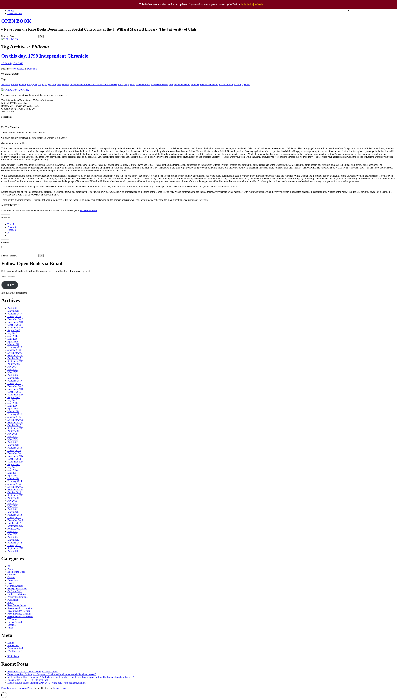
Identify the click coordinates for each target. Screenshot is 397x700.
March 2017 (13, 378)
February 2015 (14, 447)
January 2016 (14, 417)
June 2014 (12, 470)
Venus (247, 84)
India (120, 84)
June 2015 (12, 436)
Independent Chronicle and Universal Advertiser (93, 84)
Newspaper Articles (17, 588)
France (65, 84)
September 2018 (15, 327)
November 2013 (15, 489)
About (10, 10)
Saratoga (238, 84)
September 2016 (15, 394)
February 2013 (14, 514)
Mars (132, 84)
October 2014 (14, 459)
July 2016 (12, 400)
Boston (14, 84)
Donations (32, 68)
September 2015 (15, 428)
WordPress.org (14, 651)
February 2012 (14, 542)
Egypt (48, 84)
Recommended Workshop (20, 616)
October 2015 (14, 425)
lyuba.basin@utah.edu (252, 4)
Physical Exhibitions (17, 597)
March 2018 (13, 344)
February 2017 (14, 380)
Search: (5, 36)
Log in (10, 642)
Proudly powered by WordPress (16, 688)
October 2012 (14, 523)
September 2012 (15, 526)
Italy (126, 84)
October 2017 (14, 358)
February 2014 (14, 481)
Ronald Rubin (226, 84)
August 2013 (13, 498)
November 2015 (15, 422)
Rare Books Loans (16, 605)
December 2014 (15, 453)
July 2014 (12, 467)
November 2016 (15, 389)
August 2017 (13, 364)
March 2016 (13, 411)
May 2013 (12, 506)
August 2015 (13, 431)
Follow (10, 284)
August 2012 (13, 528)
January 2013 (14, 517)
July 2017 (12, 366)
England (56, 84)
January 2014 (14, 484)
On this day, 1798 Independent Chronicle (44, 56)
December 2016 (15, 386)
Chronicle (12, 574)
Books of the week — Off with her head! (27, 680)
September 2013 (15, 495)
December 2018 (15, 319)
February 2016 (14, 414)
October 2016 (14, 391)
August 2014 (13, 464)
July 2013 (12, 500)
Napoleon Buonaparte (162, 84)
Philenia (195, 84)
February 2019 (14, 313)
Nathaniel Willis (182, 84)
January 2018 (14, 350)
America (5, 84)
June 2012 (12, 531)
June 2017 (12, 369)
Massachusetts (143, 84)
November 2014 (15, 456)
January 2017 (14, 383)
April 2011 (12, 551)
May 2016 (12, 405)
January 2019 (14, 316)
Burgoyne (32, 84)
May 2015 (12, 439)
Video (10, 627)
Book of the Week (16, 571)
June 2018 (12, 336)
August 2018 (13, 330)
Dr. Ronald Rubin (88, 210)
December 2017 (15, 352)
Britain (22, 84)
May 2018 (12, 338)
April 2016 (12, 408)
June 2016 (12, 403)
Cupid (41, 84)
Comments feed (15, 648)
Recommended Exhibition (20, 608)
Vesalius (11, 625)
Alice (10, 566)
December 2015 (15, 419)
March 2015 (13, 445)
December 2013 (15, 486)
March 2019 (13, 311)
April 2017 (12, 375)
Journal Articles (15, 585)
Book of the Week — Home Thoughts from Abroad (32, 671)
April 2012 (12, 537)
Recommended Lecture (18, 611)
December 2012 (15, 520)
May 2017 (12, 372)
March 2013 (13, 512)
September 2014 (15, 461)
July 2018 (12, 333)
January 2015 (14, 450)
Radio (10, 602)
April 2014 (12, 475)
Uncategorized (14, 622)
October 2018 (14, 324)
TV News (12, 619)
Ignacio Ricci (59, 688)
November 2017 (15, 355)
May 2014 (12, 472)
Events (10, 583)
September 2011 (15, 548)
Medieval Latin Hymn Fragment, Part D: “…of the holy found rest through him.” (47, 682)
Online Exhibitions (16, 594)
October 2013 (14, 492)
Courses (11, 577)
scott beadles (17, 68)
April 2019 (12, 308)
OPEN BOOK (16, 21)
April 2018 (12, 341)
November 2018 (15, 322)
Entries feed (13, 645)
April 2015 (12, 442)
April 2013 (12, 509)
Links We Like (14, 13)
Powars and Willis (209, 84)
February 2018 (14, 347)
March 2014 (13, 478)
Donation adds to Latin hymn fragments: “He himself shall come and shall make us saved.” (51, 674)
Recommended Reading (19, 613)
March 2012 (13, 539)
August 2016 (13, 397)
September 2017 (15, 361)
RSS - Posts (13, 656)
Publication (12, 599)
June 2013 (12, 503)
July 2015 (12, 433)
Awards (11, 569)
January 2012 (14, 545)
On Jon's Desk (14, 591)
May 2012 (12, 534)
